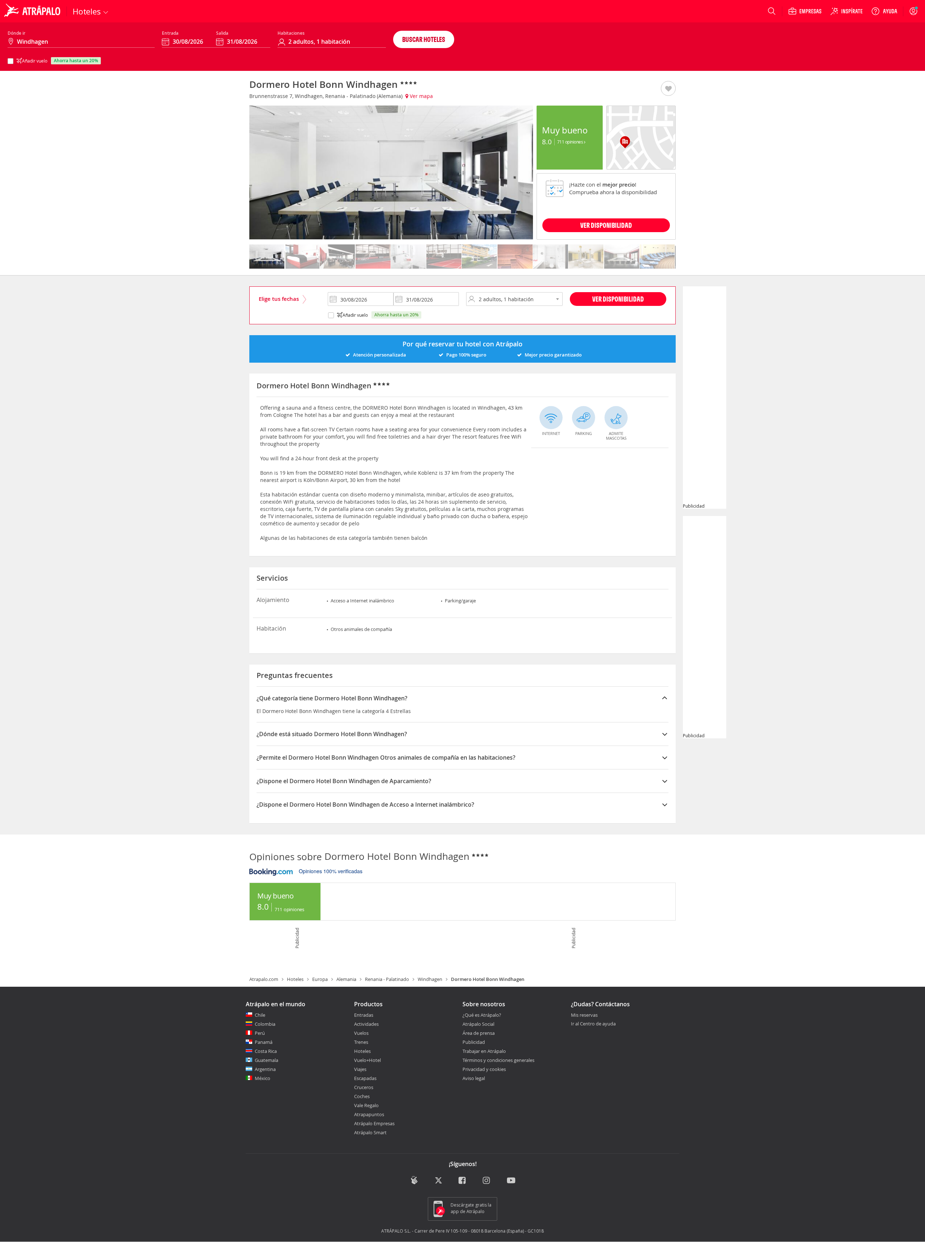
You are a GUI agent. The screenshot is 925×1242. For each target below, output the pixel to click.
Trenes (361, 1042)
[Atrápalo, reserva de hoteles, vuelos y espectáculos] (33, 11)
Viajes (360, 1069)
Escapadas (365, 1078)
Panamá (263, 1042)
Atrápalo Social (478, 1024)
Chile (260, 1015)
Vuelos (361, 1033)
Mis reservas (584, 1015)
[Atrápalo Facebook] (463, 1181)
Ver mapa (420, 96)
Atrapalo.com (263, 979)
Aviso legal (473, 1078)
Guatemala (266, 1060)
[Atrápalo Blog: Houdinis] (414, 1180)
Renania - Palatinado (387, 979)
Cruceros (363, 1087)
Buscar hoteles (423, 39)
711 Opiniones (570, 142)
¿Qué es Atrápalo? (481, 1015)
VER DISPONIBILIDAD (606, 225)
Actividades (366, 1024)
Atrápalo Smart (370, 1132)
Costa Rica (266, 1051)
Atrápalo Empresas (374, 1123)
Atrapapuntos (369, 1114)
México (262, 1078)
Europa (320, 979)
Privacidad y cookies (484, 1069)
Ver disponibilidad (618, 298)
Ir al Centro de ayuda (593, 1024)
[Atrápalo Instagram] (487, 1181)
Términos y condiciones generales (498, 1060)
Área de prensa (478, 1033)
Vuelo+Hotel (367, 1060)
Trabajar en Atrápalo (484, 1051)
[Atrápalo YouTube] (511, 1181)
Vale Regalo (366, 1105)
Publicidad (473, 1042)
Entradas (363, 1015)
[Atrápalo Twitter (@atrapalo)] (438, 1181)
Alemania (346, 979)
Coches (362, 1096)
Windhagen (430, 979)
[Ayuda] (884, 11)
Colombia (265, 1024)
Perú (260, 1033)
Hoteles (295, 979)
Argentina (265, 1069)
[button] (668, 89)
